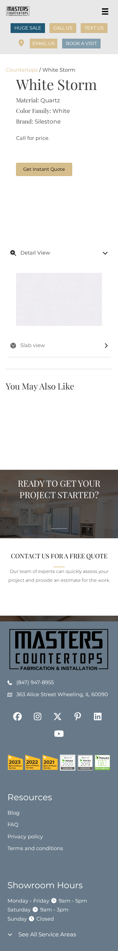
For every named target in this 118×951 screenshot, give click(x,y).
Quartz (50, 100)
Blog (13, 813)
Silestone (48, 121)
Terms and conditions (35, 848)
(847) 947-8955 (35, 682)
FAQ (12, 824)
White (61, 110)
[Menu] (105, 11)
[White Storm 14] (37, 208)
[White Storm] (80, 208)
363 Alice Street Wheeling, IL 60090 (62, 694)
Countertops (22, 70)
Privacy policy (25, 836)
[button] (43, 43)
